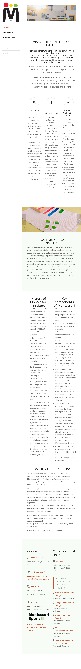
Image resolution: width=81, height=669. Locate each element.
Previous (24, 219)
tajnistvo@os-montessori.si (39, 579)
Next (79, 219)
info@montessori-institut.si (38, 576)
